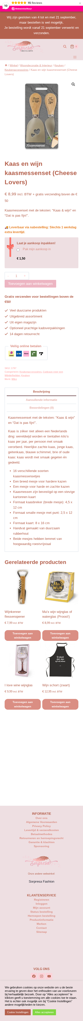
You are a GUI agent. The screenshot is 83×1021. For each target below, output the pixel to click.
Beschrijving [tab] (41, 391)
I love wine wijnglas (19, 685)
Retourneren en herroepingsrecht (41, 838)
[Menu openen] (74, 57)
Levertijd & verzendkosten (41, 830)
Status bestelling (41, 911)
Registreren (41, 899)
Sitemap (41, 931)
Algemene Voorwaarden (41, 822)
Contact (41, 927)
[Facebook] (34, 976)
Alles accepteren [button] (44, 1012)
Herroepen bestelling (41, 915)
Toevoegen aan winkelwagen (30, 284)
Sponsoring (41, 846)
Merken (41, 923)
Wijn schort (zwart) (56, 685)
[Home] (6, 65)
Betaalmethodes (41, 834)
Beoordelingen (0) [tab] (42, 407)
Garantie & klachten (42, 842)
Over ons (41, 818)
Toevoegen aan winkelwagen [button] (23, 635)
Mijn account (41, 907)
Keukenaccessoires (30, 372)
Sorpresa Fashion (41, 881)
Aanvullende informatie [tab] (41, 399)
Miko (14, 379)
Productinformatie (41, 919)
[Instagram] (41, 976)
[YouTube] (49, 976)
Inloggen (41, 903)
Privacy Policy (41, 826)
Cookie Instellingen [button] (17, 1012)
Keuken (25, 375)
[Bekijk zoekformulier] (64, 46)
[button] (73, 84)
